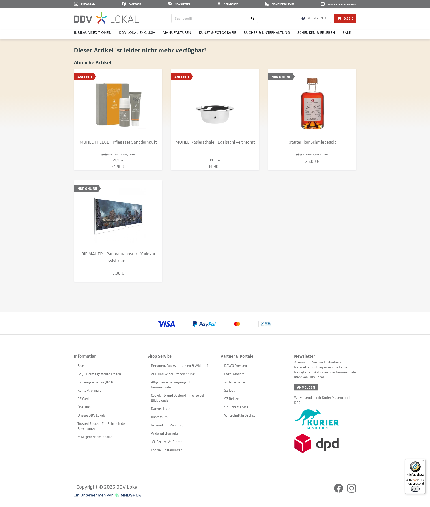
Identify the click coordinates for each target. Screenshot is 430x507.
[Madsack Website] (107, 495)
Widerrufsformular (165, 433)
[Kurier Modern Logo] (325, 419)
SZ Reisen (231, 398)
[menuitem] (214, 18)
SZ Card (83, 398)
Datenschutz (160, 408)
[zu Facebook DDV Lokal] (339, 491)
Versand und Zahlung (167, 425)
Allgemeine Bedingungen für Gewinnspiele (172, 384)
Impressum (159, 416)
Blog (80, 365)
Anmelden (306, 387)
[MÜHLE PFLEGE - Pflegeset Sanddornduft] (118, 102)
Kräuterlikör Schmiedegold (312, 142)
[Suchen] (253, 18)
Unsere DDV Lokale (91, 415)
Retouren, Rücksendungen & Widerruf (179, 365)
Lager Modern (234, 373)
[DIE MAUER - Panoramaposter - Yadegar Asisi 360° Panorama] (118, 214)
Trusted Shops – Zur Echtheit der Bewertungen (101, 426)
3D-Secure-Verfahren (167, 441)
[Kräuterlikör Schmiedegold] (312, 102)
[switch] (415, 489)
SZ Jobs (229, 390)
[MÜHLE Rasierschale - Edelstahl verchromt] (215, 102)
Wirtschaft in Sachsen (241, 415)
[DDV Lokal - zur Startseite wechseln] (106, 18)
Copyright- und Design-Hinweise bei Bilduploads (177, 398)
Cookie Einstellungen (167, 449)
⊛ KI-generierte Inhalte (94, 436)
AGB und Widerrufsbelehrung (173, 373)
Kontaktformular (90, 390)
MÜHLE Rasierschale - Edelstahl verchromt (215, 142)
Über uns (84, 406)
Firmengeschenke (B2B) (95, 382)
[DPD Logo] (325, 443)
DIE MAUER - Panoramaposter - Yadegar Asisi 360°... (118, 257)
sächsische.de (234, 382)
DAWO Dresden (235, 365)
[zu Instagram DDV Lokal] (351, 491)
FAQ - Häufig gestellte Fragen (99, 373)
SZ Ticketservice (236, 406)
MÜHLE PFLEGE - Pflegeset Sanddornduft (118, 142)
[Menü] (423, 461)
